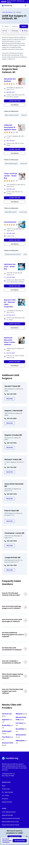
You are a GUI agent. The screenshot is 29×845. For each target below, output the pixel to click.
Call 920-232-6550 (14, 361)
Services (4, 31)
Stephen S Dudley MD (13, 435)
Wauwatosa (21, 736)
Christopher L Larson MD (14, 533)
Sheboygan (6, 732)
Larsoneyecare (10, 222)
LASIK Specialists (7, 12)
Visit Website (15, 105)
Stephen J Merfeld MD (13, 410)
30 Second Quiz (14, 837)
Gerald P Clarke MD (12, 386)
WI (14, 12)
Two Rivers (7, 738)
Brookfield (21, 730)
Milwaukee (21, 741)
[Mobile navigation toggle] (25, 5)
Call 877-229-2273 (14, 324)
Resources (5, 798)
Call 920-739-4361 (14, 149)
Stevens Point (7, 744)
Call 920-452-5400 (14, 240)
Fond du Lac (7, 715)
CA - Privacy (5, 795)
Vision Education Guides (9, 812)
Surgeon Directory (7, 802)
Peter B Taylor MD (12, 510)
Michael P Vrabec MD (13, 459)
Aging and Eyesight (7, 815)
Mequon (21, 714)
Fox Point (20, 724)
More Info (11, 399)
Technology (14, 31)
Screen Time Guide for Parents (10, 825)
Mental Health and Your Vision (10, 821)
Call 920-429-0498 (14, 286)
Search (23, 26)
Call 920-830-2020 (14, 101)
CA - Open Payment (7, 792)
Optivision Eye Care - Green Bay (9, 266)
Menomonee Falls (21, 718)
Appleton (7, 720)
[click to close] (27, 836)
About (3, 786)
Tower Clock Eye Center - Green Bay (10, 175)
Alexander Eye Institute (10, 80)
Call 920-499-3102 (14, 198)
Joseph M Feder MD (12, 557)
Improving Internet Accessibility (11, 818)
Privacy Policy (6, 789)
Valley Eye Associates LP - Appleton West (10, 127)
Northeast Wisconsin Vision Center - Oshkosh (10, 341)
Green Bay (7, 726)
